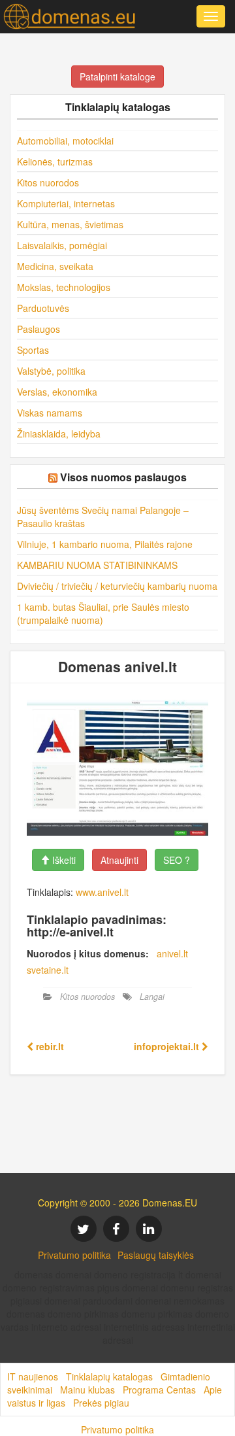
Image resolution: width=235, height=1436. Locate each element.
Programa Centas (159, 1389)
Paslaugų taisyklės (156, 1254)
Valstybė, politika (51, 370)
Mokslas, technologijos (63, 287)
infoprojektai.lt (168, 1046)
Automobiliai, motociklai (65, 140)
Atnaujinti (119, 859)
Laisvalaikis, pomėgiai (62, 245)
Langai (152, 996)
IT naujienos (32, 1376)
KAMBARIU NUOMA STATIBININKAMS (97, 565)
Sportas (33, 349)
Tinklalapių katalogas (109, 1376)
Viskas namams (49, 412)
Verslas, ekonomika (57, 391)
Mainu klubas (87, 1389)
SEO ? (176, 859)
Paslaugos (38, 328)
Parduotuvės (43, 308)
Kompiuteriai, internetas (66, 203)
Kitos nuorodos (48, 182)
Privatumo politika (74, 1254)
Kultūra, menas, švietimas (70, 224)
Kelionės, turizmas (55, 161)
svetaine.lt (48, 969)
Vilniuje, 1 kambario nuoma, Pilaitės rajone (105, 544)
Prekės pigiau (101, 1402)
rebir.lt (48, 1046)
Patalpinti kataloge (117, 76)
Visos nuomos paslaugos (123, 477)
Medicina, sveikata (55, 266)
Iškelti (63, 859)
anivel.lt (172, 953)
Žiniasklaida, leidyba (59, 433)
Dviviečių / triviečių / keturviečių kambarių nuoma (117, 585)
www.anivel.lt (102, 891)
